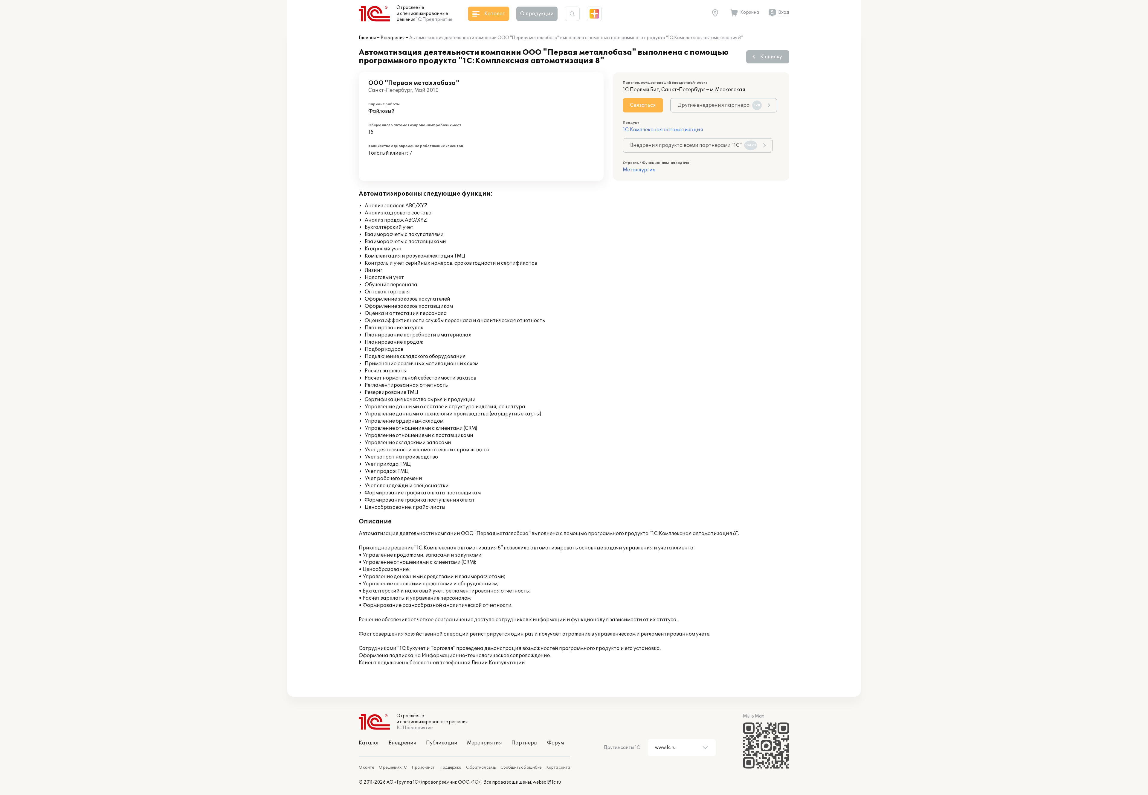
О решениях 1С (393, 767)
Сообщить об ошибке (520, 767)
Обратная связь (481, 767)
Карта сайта (558, 767)
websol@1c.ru (547, 782)
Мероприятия (484, 743)
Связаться (643, 105)
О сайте (366, 767)
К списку (771, 57)
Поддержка (450, 767)
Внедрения (392, 37)
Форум (555, 743)
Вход (783, 12)
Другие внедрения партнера (719, 105)
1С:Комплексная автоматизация (663, 130)
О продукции (537, 14)
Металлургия (639, 170)
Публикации (441, 743)
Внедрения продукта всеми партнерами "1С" (693, 145)
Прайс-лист (423, 767)
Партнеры (525, 743)
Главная (367, 37)
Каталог (369, 743)
